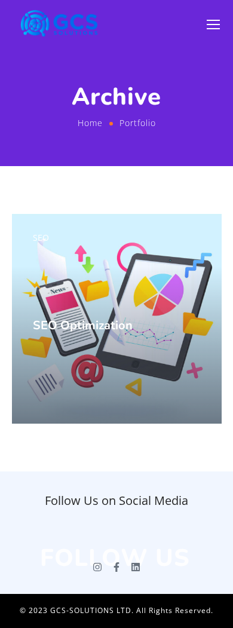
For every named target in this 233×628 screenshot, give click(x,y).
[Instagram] (97, 567)
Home (90, 122)
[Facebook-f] (116, 567)
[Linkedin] (135, 567)
